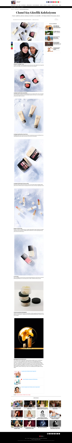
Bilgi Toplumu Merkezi (35, 438)
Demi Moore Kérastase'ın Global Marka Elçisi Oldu (55, 421)
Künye (26, 438)
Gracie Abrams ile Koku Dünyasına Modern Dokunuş (42, 411)
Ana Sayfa (12, 9)
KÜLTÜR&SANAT (23, 5)
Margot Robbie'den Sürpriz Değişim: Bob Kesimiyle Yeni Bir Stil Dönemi (42, 401)
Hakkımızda (31, 438)
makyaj (29, 394)
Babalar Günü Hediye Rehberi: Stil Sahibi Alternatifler (17, 401)
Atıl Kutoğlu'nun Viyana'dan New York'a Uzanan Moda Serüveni (53, 26)
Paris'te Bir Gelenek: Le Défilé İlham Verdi (55, 400)
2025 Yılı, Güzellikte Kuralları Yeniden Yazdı (17, 421)
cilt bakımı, (20, 394)
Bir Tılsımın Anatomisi (42, 420)
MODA (19, 5)
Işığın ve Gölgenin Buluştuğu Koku (17, 410)
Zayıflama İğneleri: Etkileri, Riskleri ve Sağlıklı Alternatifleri (55, 411)
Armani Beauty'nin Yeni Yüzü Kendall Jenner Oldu (29, 421)
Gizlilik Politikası (45, 438)
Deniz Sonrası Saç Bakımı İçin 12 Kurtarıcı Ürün (51, 36)
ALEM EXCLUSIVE (13, 5)
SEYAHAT (41, 5)
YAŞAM (60, 5)
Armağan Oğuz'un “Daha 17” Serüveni (50, 31)
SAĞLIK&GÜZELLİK (29, 5)
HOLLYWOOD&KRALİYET (36, 5)
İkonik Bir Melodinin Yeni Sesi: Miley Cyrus (29, 400)
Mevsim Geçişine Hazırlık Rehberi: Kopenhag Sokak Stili (53, 42)
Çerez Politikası (41, 438)
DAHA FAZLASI (36, 397)
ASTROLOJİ (45, 5)
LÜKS (17, 5)
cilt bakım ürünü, (25, 394)
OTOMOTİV (49, 5)
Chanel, (18, 394)
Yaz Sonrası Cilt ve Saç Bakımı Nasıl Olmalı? (51, 47)
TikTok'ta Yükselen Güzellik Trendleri (29, 410)
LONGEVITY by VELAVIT (55, 5)
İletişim (28, 438)
